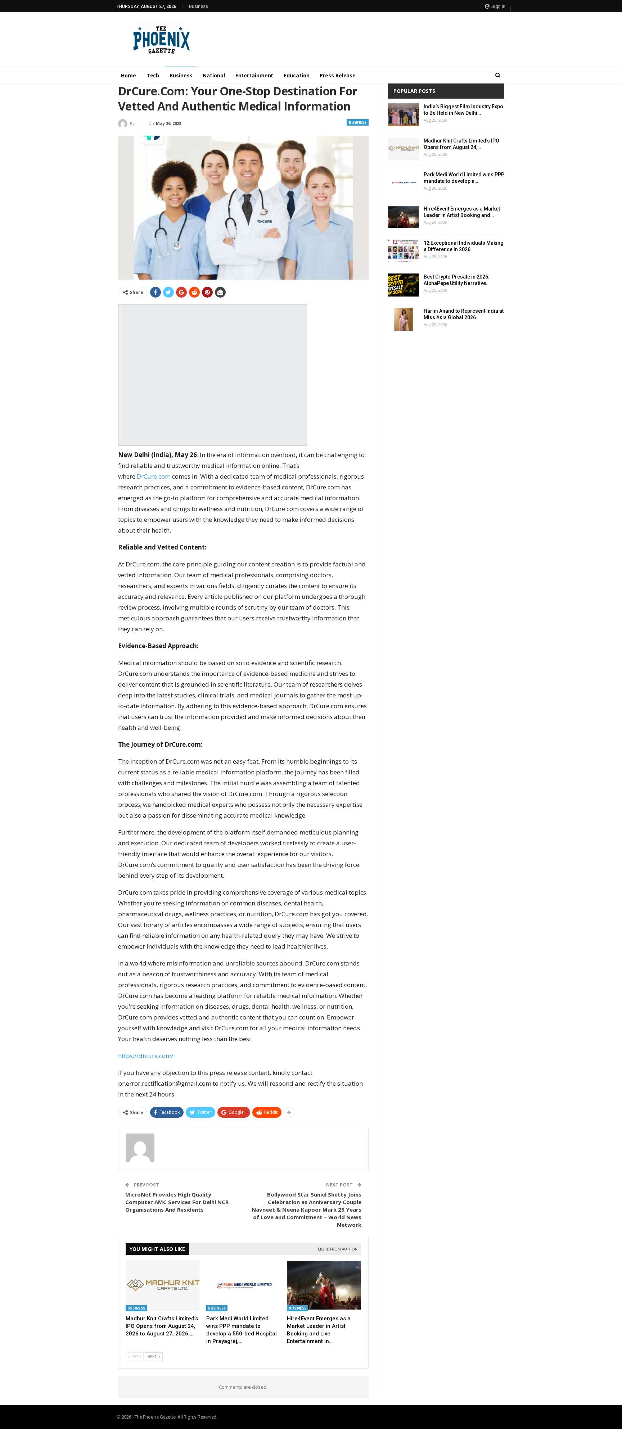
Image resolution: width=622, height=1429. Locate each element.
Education (296, 75)
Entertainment (254, 75)
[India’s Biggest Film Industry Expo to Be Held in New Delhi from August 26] (403, 114)
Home (128, 75)
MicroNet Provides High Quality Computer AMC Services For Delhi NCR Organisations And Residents (177, 1202)
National (214, 75)
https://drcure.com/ (145, 1056)
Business (198, 6)
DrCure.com (154, 476)
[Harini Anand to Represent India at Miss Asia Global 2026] (403, 319)
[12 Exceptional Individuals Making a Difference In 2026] (403, 251)
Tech (153, 75)
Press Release (338, 75)
